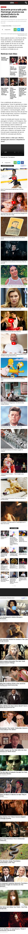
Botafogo (12, 563)
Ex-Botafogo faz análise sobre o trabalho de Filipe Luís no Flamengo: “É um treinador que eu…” (22, 71)
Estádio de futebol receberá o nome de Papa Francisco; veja (23, 579)
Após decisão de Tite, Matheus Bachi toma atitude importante (5, 580)
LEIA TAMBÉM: (14, 528)
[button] (25, 2)
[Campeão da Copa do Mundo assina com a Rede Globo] (14, 550)
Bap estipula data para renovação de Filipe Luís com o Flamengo (4, 91)
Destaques (3, 7)
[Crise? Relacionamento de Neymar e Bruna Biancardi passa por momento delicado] (5, 561)
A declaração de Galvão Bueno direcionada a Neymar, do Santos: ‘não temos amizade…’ (14, 581)
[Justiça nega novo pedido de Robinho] (23, 550)
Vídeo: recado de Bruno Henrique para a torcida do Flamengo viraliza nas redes (13, 93)
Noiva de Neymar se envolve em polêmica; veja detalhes (4, 555)
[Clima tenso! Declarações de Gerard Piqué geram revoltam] (23, 561)
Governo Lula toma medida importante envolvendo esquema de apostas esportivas (23, 539)
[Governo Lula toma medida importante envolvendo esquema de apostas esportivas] (23, 533)
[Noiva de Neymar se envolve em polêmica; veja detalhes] (5, 550)
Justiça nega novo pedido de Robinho (23, 554)
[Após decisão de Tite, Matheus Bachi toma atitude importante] (5, 575)
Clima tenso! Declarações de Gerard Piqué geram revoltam (22, 567)
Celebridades (3, 552)
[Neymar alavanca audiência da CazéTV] (5, 533)
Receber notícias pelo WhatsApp (4, 59)
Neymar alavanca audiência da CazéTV (4, 537)
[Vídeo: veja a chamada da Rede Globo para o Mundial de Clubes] (14, 561)
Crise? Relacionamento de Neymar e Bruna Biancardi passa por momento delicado (5, 567)
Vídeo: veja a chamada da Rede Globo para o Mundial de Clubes (14, 567)
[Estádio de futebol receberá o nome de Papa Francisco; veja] (23, 574)
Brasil (2, 535)
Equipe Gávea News (6, 25)
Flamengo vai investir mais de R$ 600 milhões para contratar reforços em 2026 (22, 92)
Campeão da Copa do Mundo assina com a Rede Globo (14, 554)
